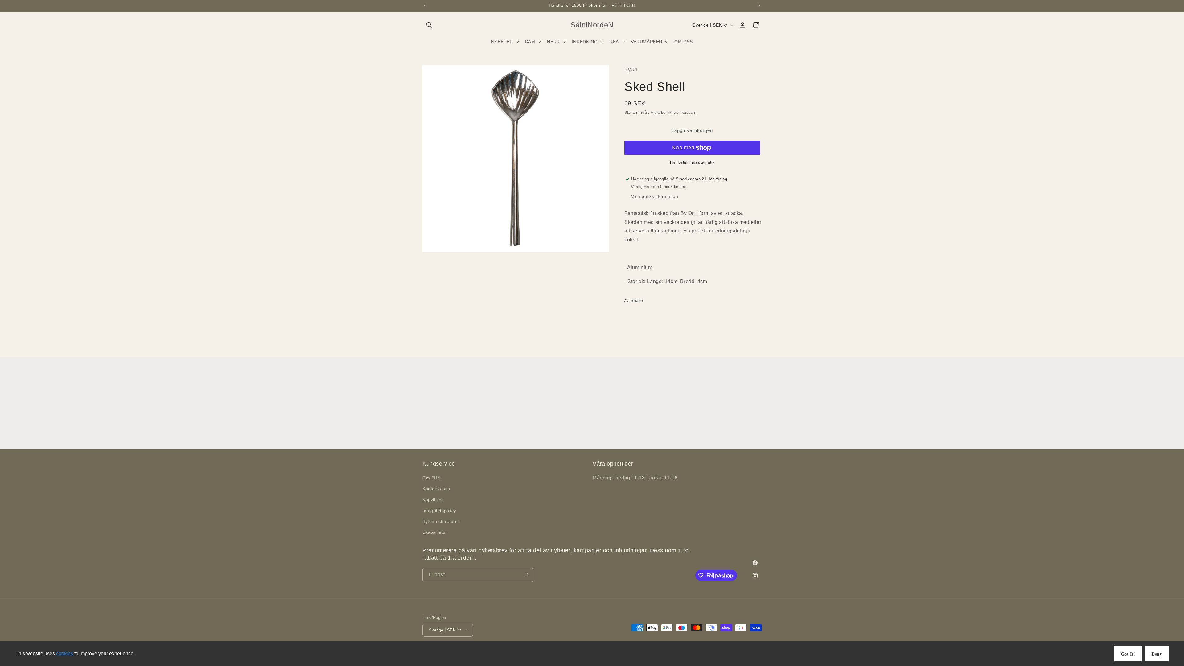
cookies (64, 653)
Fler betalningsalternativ (692, 162)
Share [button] (637, 300)
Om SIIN (431, 477)
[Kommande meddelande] (759, 6)
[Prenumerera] (526, 575)
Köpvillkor (432, 499)
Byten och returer (440, 521)
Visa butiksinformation (654, 196)
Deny (1157, 654)
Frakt (655, 112)
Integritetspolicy (439, 510)
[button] (429, 25)
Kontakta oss (436, 488)
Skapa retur (434, 532)
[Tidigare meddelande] (424, 6)
